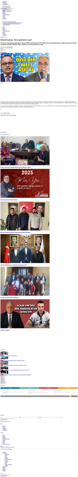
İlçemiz (4, 13)
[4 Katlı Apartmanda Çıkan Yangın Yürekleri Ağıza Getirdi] (4, 364)
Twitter (8, 21)
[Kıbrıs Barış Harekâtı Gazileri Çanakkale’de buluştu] (4, 359)
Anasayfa (2, 37)
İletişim (6, 24)
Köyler (4, 16)
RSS (9, 24)
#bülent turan (2, 115)
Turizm (18, 23)
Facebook (4, 21)
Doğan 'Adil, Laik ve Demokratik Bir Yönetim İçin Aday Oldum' (15, 167)
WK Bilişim (10, 449)
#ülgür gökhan (13, 115)
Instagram (11, 21)
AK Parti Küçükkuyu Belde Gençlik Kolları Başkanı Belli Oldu (15, 232)
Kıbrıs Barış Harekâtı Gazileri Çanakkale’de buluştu (13, 360)
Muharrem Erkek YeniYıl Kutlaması (9, 199)
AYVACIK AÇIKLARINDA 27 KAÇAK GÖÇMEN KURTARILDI (17, 374)
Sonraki (4, 132)
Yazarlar (4, 468)
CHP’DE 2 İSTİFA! (5, 330)
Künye (4, 24)
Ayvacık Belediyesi (6, 14)
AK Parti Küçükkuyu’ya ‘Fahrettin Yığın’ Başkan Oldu (13, 265)
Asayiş (4, 17)
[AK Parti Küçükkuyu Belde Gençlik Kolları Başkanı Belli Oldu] (25, 230)
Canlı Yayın (5, 3)
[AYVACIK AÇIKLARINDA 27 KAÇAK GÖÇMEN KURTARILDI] (4, 373)
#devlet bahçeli (8, 115)
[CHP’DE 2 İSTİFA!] (25, 327)
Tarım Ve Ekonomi (13, 23)
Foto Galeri (5, 1)
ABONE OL (2, 383)
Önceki (1, 132)
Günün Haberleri (6, 4)
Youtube (14, 21)
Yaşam (4, 10)
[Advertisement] (34, 92)
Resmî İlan (5, 18)
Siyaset (4, 15)
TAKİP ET (2, 378)
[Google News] (3, 52)
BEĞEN (2, 376)
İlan (3, 11)
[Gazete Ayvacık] (3, 8)
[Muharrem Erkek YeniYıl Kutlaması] (25, 197)
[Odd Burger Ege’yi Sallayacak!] (4, 354)
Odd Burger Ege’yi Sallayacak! (10, 355)
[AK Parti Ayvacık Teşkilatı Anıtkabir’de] (25, 295)
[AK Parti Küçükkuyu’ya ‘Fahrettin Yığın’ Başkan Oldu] (25, 262)
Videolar (4, 2)
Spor (9, 23)
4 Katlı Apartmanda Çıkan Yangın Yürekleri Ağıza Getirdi (15, 365)
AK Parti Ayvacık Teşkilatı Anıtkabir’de (9, 297)
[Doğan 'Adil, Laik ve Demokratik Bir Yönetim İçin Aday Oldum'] (25, 164)
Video (4, 467)
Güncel (4, 12)
